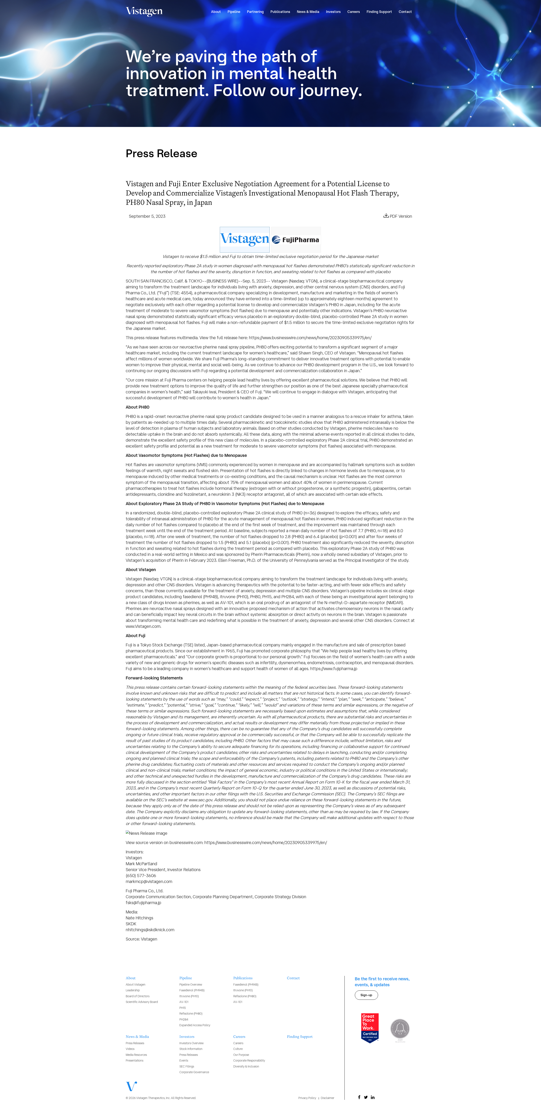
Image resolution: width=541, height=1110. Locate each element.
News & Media (137, 1036)
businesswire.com (185, 842)
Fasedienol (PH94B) (192, 990)
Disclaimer (327, 1098)
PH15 (182, 1007)
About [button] (216, 12)
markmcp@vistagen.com (149, 881)
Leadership (133, 990)
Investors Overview (191, 1043)
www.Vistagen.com (143, 626)
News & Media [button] (308, 12)
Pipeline (185, 978)
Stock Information (190, 1049)
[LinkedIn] (372, 1097)
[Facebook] (359, 1097)
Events (183, 1060)
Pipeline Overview (190, 984)
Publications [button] (280, 12)
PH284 (183, 1019)
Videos (130, 1049)
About (131, 978)
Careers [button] (353, 12)
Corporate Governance (194, 1072)
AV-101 (183, 1002)
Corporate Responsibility (249, 1060)
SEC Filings (186, 1066)
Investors (186, 1036)
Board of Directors (137, 996)
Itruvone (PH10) (189, 996)
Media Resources (136, 1054)
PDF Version (401, 216)
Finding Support (379, 12)
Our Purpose (241, 1054)
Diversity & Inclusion (246, 1066)
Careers (239, 1036)
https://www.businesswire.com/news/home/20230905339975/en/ (310, 337)
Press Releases (135, 1043)
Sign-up (366, 995)
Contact (405, 12)
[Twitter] (365, 1097)
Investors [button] (333, 12)
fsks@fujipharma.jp (143, 902)
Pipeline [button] (234, 12)
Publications (243, 978)
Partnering (255, 12)
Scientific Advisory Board (142, 1002)
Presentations (134, 1060)
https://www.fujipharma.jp (333, 668)
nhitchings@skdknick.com (150, 929)
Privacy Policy (307, 1098)
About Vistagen (135, 984)
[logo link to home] (144, 11)
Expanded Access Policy (194, 1025)
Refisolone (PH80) (190, 1013)
